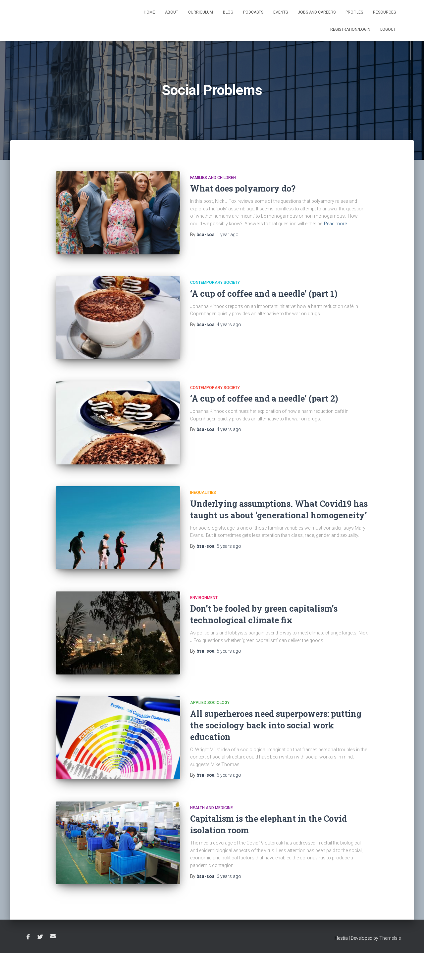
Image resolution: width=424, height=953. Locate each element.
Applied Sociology (210, 702)
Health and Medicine (211, 807)
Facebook (28, 937)
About (171, 12)
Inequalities (203, 492)
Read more (335, 223)
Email (53, 936)
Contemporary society (215, 282)
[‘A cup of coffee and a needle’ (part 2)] (118, 422)
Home (149, 12)
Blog (228, 12)
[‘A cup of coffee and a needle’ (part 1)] (118, 317)
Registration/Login (350, 29)
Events (280, 12)
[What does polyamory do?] (118, 212)
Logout (388, 29)
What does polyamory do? (242, 188)
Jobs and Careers (317, 12)
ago (227, 234)
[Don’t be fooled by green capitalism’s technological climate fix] (118, 632)
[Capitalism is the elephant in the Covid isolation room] (118, 843)
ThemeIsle (390, 938)
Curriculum (200, 12)
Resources (384, 12)
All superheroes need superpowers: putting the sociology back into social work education (275, 725)
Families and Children (213, 177)
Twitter (40, 937)
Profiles (354, 12)
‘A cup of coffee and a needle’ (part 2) (264, 398)
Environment (204, 597)
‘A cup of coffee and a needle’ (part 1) (264, 293)
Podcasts (253, 12)
